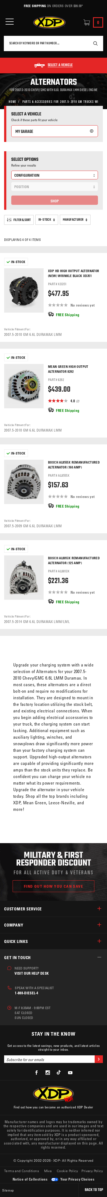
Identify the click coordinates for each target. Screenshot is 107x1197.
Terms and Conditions (21, 1171)
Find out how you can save (53, 886)
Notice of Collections (30, 1179)
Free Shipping (35, 6)
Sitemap (8, 1190)
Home (12, 101)
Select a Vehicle (60, 65)
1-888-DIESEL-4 (26, 993)
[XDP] (49, 22)
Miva (48, 1171)
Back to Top (94, 1190)
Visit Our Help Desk (32, 973)
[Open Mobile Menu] (9, 22)
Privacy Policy (92, 1171)
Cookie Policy (67, 1171)
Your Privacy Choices (77, 1179)
